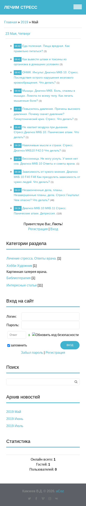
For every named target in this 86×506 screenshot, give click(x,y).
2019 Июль (14, 426)
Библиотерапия (18, 278)
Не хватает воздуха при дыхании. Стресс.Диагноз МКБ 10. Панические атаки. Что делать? (46, 132)
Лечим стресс (20, 7)
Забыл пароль (32, 352)
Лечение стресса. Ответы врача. (31, 258)
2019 (24, 22)
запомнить (19, 345)
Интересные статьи (21, 285)
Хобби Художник (19, 265)
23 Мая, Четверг (17, 33)
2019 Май (13, 412)
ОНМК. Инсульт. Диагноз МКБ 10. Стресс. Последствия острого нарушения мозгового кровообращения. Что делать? (46, 77)
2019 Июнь (14, 419)
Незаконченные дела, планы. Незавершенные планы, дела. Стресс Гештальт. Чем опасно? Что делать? (46, 195)
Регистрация (38, 229)
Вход (54, 229)
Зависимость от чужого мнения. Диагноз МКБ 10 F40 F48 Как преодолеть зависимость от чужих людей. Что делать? (47, 177)
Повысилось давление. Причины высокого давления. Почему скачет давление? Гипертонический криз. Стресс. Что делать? (47, 114)
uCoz (60, 491)
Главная (10, 22)
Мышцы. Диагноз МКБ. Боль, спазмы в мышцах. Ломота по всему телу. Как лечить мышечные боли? (44, 95)
